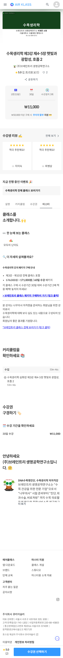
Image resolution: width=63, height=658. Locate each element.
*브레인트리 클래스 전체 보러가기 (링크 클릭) (26, 327)
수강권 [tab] (33, 204)
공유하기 (33, 79)
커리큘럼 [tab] (20, 204)
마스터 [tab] (46, 204)
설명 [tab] (7, 204)
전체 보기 (51, 136)
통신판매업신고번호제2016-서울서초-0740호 (26, 626)
